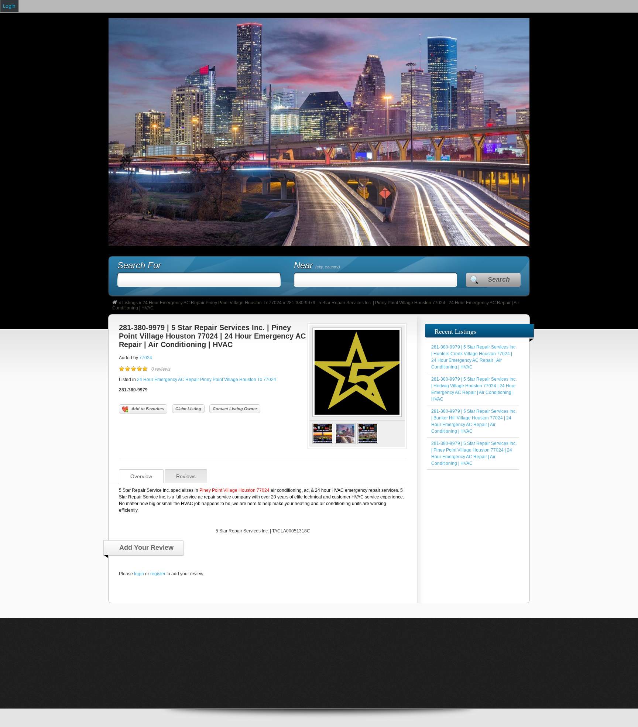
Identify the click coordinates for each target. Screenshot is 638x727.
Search (499, 279)
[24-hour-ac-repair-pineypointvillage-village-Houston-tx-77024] (322, 442)
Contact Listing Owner (235, 409)
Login (9, 6)
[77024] (357, 415)
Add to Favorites (147, 409)
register (157, 573)
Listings (130, 302)
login (139, 573)
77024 (145, 357)
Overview (141, 476)
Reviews (186, 476)
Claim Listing (188, 409)
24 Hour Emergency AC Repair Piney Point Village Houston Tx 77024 (212, 302)
